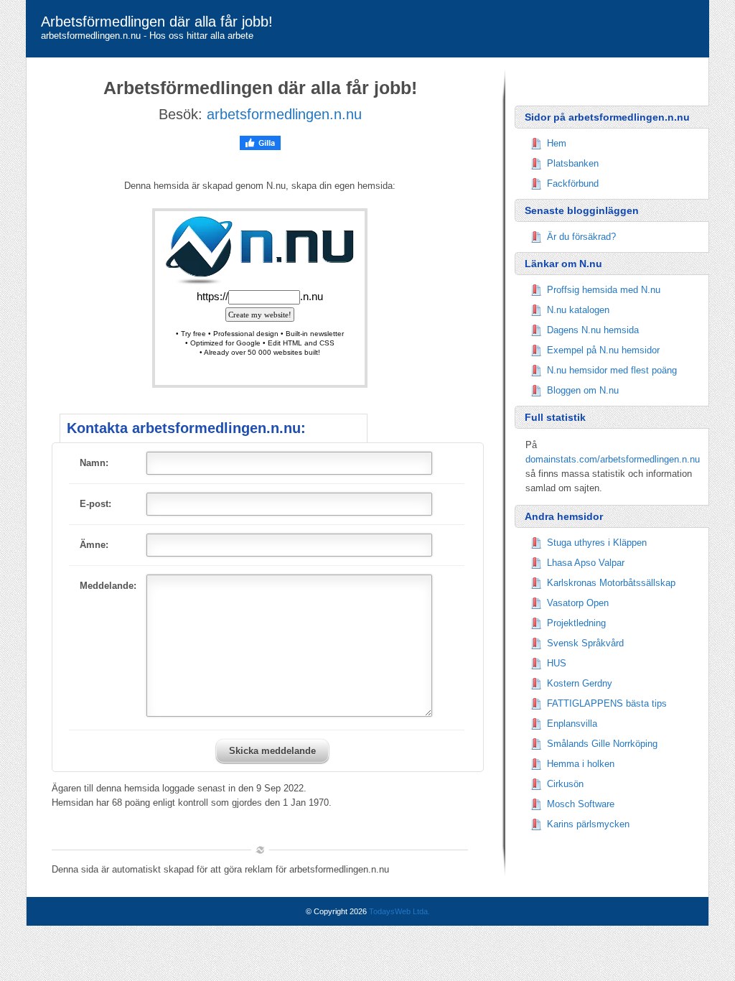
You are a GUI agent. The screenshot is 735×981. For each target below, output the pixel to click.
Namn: (94, 462)
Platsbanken (573, 163)
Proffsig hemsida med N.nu (603, 289)
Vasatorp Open (578, 603)
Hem (556, 143)
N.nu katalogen (578, 309)
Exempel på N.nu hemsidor (603, 350)
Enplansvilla (572, 723)
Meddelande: (108, 585)
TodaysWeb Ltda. (399, 911)
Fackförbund (573, 183)
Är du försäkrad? (581, 236)
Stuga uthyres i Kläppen (597, 542)
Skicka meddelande (272, 750)
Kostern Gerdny (579, 683)
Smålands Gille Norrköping (602, 743)
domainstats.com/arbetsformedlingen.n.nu (612, 459)
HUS (556, 663)
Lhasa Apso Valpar (585, 562)
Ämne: (94, 544)
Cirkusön (565, 783)
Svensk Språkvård (585, 643)
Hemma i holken (580, 763)
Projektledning (576, 623)
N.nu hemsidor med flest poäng (612, 370)
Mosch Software (580, 804)
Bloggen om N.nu (583, 390)
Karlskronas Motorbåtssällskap (611, 582)
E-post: (95, 503)
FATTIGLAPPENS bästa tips (607, 703)
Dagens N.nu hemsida (593, 330)
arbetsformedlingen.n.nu (284, 114)
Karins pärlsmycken (588, 824)
